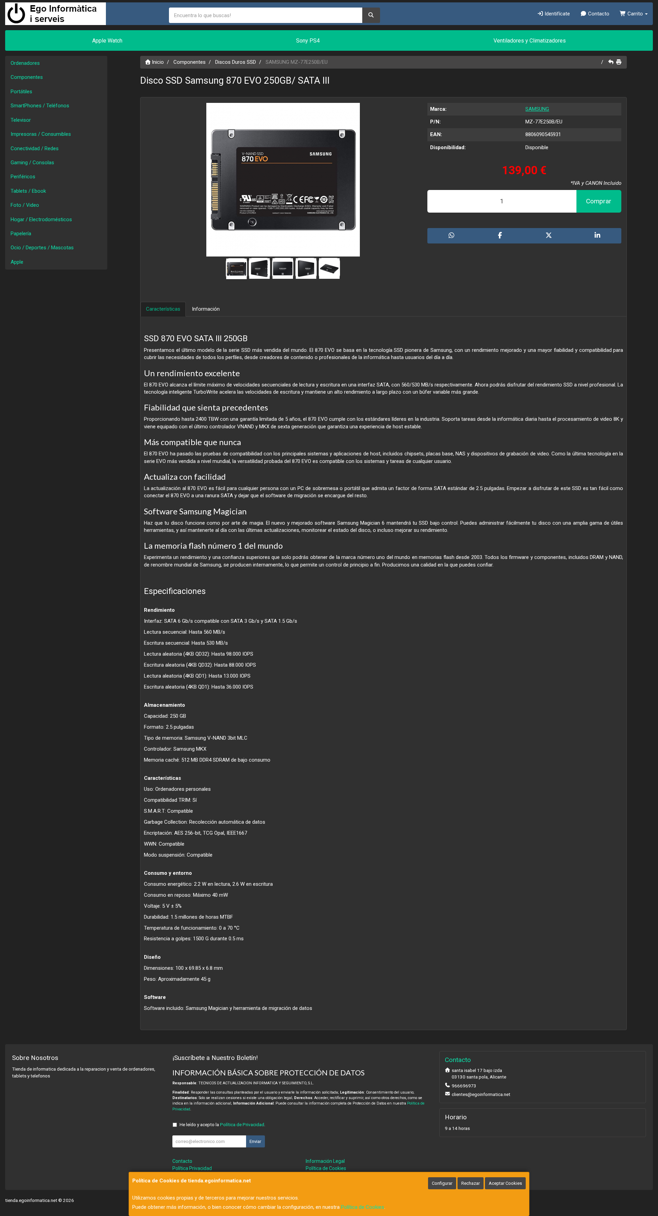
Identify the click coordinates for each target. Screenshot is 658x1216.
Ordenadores (25, 63)
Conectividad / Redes (35, 148)
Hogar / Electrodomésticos (41, 219)
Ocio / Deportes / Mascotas (42, 248)
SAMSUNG (537, 109)
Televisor (21, 120)
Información (206, 309)
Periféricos (23, 177)
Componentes (27, 77)
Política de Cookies (362, 1207)
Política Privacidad (192, 1168)
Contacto (598, 14)
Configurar (442, 1183)
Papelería (21, 233)
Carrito (635, 14)
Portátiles (21, 91)
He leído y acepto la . (222, 1124)
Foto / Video (25, 205)
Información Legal (325, 1161)
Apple (17, 262)
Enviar (255, 1141)
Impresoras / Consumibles (41, 134)
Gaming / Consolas (32, 162)
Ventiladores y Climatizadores (530, 40)
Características (163, 309)
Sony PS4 (308, 40)
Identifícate (556, 14)
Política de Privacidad (242, 1124)
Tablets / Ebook (28, 191)
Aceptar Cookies (505, 1183)
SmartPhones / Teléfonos (40, 106)
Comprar (598, 201)
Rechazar (470, 1183)
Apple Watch (107, 40)
